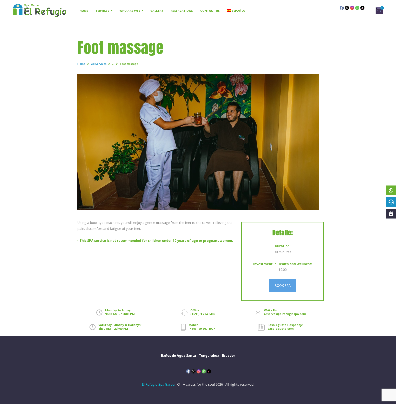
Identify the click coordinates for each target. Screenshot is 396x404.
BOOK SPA (283, 285)
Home (81, 64)
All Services (98, 64)
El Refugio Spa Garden (159, 384)
